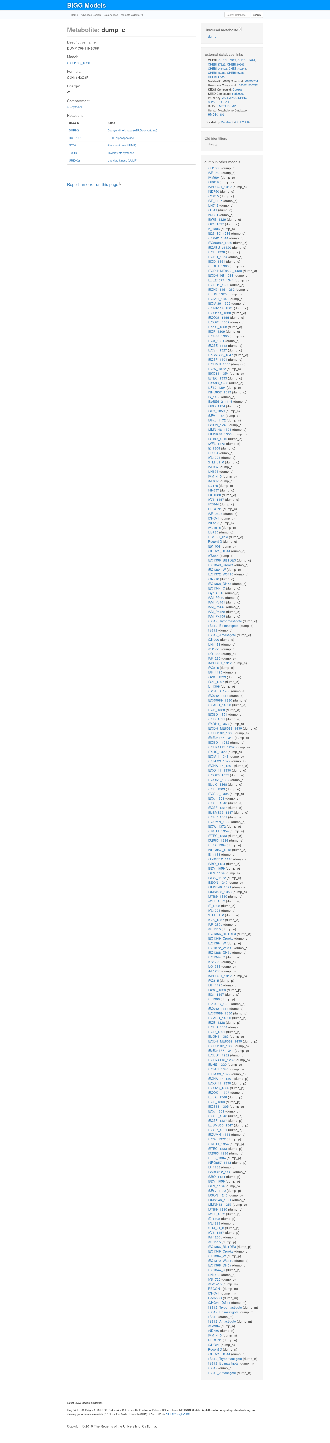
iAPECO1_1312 (220, 186)
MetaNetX (227, 122)
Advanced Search (91, 15)
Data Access (110, 15)
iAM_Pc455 (217, 611)
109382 (242, 85)
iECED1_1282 (219, 284)
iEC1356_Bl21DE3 (222, 560)
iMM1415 (215, 476)
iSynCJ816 (216, 592)
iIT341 (213, 209)
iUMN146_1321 (220, 429)
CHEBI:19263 (235, 64)
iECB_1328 (217, 252)
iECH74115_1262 (221, 289)
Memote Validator (131, 15)
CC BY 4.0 (242, 122)
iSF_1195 (215, 200)
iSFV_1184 (217, 415)
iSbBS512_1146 (220, 401)
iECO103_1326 (78, 62)
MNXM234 (251, 81)
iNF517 (214, 522)
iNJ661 (213, 214)
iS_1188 (214, 396)
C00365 (237, 89)
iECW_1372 (217, 368)
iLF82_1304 (217, 387)
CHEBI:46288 (235, 72)
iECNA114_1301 (221, 308)
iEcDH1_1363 (219, 266)
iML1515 (215, 527)
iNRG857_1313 (220, 392)
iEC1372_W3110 (221, 574)
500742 (253, 85)
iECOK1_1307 (219, 322)
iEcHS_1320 (218, 294)
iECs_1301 (216, 340)
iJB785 (213, 532)
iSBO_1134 (217, 406)
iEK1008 (215, 546)
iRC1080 (215, 494)
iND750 (214, 191)
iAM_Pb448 (217, 606)
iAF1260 (214, 172)
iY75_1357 (216, 499)
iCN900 (214, 639)
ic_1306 (214, 228)
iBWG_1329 (217, 219)
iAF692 (213, 480)
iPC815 (214, 196)
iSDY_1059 (217, 410)
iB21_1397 (216, 224)
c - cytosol (74, 106)
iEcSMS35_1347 (221, 354)
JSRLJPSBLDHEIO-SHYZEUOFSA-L (228, 99)
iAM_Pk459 (217, 616)
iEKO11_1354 (219, 373)
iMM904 (214, 177)
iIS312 (213, 630)
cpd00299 (238, 93)
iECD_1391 (217, 261)
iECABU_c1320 (220, 247)
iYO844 (214, 504)
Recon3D (215, 541)
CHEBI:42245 (237, 68)
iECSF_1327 (218, 350)
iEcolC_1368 (218, 326)
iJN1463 (214, 644)
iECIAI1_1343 (218, 298)
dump (212, 36)
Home (74, 15)
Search (257, 15)
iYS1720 (214, 648)
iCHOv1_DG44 (219, 550)
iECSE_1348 (218, 345)
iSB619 (214, 182)
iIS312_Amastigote (222, 634)
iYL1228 (214, 457)
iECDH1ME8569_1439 (225, 270)
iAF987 (213, 466)
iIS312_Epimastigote (223, 625)
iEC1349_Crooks (221, 564)
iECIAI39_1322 (219, 303)
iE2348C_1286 (219, 233)
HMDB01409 (216, 114)
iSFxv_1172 (217, 420)
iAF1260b (215, 513)
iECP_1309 (217, 331)
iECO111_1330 (220, 312)
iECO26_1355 (219, 317)
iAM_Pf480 (216, 597)
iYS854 (213, 555)
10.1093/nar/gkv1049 (178, 1414)
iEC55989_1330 (220, 242)
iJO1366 (214, 167)
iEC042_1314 (218, 238)
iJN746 (213, 205)
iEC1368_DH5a (220, 583)
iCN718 (214, 578)
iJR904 (213, 452)
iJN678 (213, 471)
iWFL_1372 (217, 443)
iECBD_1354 (218, 256)
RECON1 (215, 508)
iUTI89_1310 (218, 438)
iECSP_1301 (218, 359)
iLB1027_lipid (218, 536)
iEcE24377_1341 (221, 280)
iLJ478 (213, 485)
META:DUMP (227, 106)
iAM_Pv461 (217, 602)
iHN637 (214, 490)
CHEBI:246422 (217, 68)
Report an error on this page (93, 184)
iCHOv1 (214, 518)
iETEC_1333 (218, 378)
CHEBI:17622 (216, 64)
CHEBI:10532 (227, 60)
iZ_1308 (214, 448)
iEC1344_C (217, 588)
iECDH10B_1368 (221, 275)
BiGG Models (86, 5)
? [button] (120, 183)
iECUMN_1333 (219, 364)
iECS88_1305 (219, 336)
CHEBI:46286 (216, 72)
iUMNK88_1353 (220, 434)
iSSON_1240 (218, 424)
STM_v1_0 (216, 462)
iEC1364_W (217, 569)
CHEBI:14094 (246, 60)
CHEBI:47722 (216, 77)
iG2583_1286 (218, 382)
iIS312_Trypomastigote (225, 620)
